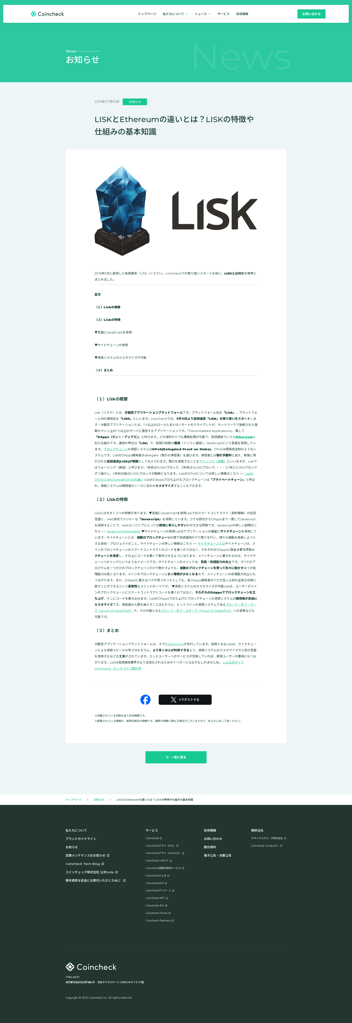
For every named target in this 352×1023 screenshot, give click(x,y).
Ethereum (176, 644)
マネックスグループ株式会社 (267, 838)
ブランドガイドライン (81, 839)
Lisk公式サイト (233, 662)
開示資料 (210, 847)
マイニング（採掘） (213, 461)
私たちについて (76, 830)
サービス (223, 14)
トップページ (147, 14)
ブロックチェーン (115, 449)
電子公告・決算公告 (217, 855)
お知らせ (99, 799)
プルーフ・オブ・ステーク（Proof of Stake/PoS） (197, 611)
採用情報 (210, 830)
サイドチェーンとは (211, 543)
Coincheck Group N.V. (265, 845)
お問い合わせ (213, 839)
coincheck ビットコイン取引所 (118, 668)
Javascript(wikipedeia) (123, 531)
